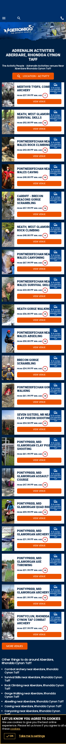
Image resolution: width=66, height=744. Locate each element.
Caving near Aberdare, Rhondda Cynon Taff (33, 706)
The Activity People (13, 65)
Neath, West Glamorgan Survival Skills (36, 115)
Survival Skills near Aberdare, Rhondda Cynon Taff (33, 678)
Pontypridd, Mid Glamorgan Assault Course (33, 476)
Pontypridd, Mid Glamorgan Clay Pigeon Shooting (35, 445)
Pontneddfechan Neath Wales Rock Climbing (35, 143)
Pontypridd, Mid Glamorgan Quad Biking (35, 505)
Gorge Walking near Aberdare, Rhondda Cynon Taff (30, 695)
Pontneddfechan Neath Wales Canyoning (35, 255)
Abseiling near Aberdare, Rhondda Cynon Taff (34, 701)
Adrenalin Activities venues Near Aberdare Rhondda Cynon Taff (39, 67)
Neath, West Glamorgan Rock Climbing (36, 228)
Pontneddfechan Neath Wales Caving (35, 170)
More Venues (14, 646)
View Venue (39, 101)
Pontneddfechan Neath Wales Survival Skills (35, 283)
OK (10, 736)
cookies (15, 729)
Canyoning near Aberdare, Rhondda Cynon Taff (32, 712)
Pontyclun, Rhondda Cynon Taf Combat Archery (33, 620)
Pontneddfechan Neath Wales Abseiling (35, 334)
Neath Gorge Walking (33, 309)
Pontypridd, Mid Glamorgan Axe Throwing (29, 561)
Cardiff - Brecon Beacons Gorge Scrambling (30, 199)
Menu (4, 18)
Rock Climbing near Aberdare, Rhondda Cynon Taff (34, 686)
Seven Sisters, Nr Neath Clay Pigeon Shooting (35, 416)
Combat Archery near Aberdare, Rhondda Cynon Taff (31, 670)
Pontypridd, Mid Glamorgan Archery (33, 532)
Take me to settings (32, 736)
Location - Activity (33, 76)
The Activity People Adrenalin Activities (22, 30)
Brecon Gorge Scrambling (28, 361)
